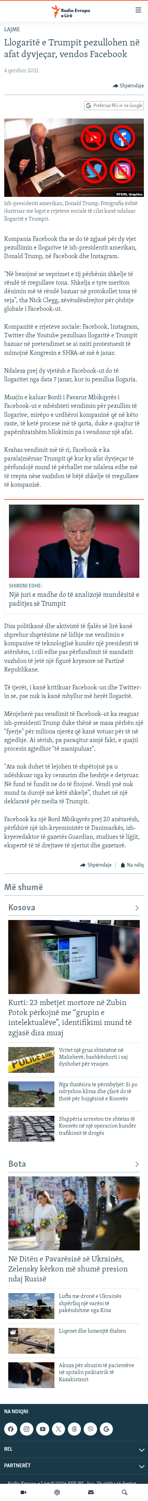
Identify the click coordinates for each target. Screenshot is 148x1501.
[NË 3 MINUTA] (91, 1492)
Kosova (21, 908)
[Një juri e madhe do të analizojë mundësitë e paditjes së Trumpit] (74, 541)
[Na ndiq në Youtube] (42, 1429)
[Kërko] (124, 1492)
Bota (17, 1164)
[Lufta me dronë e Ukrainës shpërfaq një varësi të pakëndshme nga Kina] (31, 1306)
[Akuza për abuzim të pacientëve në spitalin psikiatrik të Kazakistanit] (31, 1375)
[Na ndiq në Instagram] (26, 1429)
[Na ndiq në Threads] (74, 1429)
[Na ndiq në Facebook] (10, 1429)
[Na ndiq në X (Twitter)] (58, 1429)
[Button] (128, 86)
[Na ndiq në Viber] (90, 1429)
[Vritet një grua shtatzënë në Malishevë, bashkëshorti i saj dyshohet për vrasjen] (31, 1060)
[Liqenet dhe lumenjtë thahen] (31, 1341)
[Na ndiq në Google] (106, 1429)
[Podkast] (57, 1492)
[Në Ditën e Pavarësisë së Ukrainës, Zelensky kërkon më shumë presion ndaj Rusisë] (74, 1213)
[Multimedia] (23, 1492)
